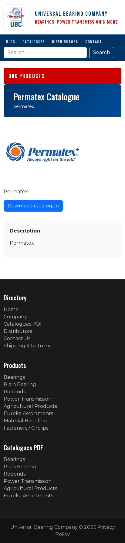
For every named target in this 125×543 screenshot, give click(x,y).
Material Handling (25, 421)
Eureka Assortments (28, 413)
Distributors (65, 41)
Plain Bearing (20, 384)
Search (101, 52)
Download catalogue (33, 206)
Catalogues (33, 41)
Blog (10, 41)
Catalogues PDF (23, 324)
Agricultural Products (30, 406)
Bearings (14, 377)
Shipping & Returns (27, 346)
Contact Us (17, 338)
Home (11, 309)
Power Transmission (28, 399)
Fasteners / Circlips (26, 428)
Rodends (14, 392)
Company (15, 317)
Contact (93, 41)
